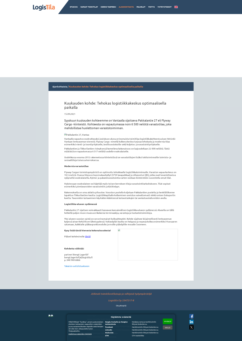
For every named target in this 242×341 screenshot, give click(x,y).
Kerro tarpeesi (108, 7)
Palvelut (141, 7)
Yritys (151, 7)
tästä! (87, 236)
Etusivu (74, 7)
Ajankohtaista (126, 7)
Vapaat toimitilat (89, 7)
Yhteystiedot (165, 7)
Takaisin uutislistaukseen (76, 266)
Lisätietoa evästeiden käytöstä (80, 334)
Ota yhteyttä (121, 305)
